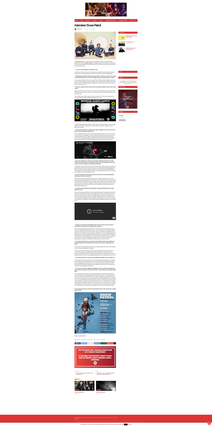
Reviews (94, 20)
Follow (128, 82)
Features (87, 20)
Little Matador (84, 339)
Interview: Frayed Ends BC (79, 392)
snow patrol (103, 339)
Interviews (77, 389)
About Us (132, 20)
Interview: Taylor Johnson (100, 392)
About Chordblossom (78, 417)
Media (101, 20)
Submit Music (77, 418)
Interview (78, 339)
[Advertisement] (128, 61)
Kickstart (107, 417)
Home (76, 20)
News (82, 20)
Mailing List (111, 417)
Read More (130, 424)
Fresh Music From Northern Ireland (99, 417)
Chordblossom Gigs (123, 20)
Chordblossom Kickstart (111, 20)
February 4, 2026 (77, 393)
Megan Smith (90, 339)
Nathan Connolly (97, 339)
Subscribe (121, 115)
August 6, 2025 (99, 393)
